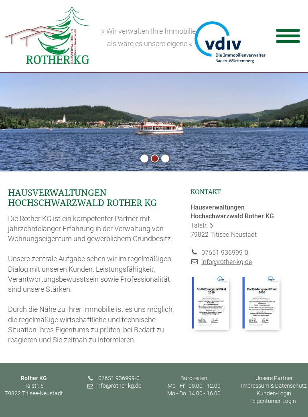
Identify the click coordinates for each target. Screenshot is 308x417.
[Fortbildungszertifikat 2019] (209, 328)
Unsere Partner (274, 378)
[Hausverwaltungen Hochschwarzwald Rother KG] (46, 61)
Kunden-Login (274, 393)
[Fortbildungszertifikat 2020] (260, 328)
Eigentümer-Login (274, 401)
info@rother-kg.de (226, 262)
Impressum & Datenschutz (274, 385)
